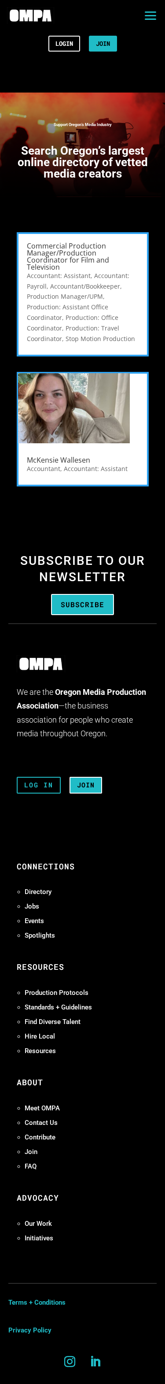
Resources (40, 1051)
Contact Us (41, 1123)
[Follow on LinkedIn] (95, 1362)
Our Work (38, 1224)
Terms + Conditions (37, 1302)
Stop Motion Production (100, 338)
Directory (38, 892)
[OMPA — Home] (30, 15)
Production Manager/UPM (65, 296)
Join (31, 1152)
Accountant (43, 468)
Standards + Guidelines (58, 1007)
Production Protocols (56, 993)
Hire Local (40, 1036)
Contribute (40, 1137)
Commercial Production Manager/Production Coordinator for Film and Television (68, 256)
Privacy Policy (29, 1330)
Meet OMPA (42, 1108)
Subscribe (82, 604)
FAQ (31, 1166)
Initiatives (39, 1238)
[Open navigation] (150, 15)
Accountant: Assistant (59, 275)
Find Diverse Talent (53, 1022)
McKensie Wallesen (58, 460)
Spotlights (40, 935)
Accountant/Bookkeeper (85, 286)
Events (34, 921)
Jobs (32, 906)
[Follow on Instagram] (70, 1362)
